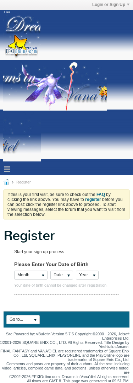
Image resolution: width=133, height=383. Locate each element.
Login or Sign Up (108, 4)
